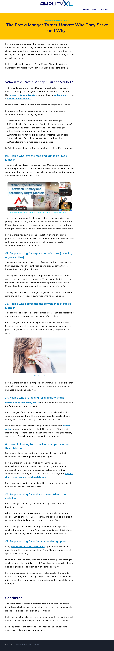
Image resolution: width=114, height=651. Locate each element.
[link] (10, 185)
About (94, 9)
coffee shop (60, 95)
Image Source (39, 375)
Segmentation (62, 20)
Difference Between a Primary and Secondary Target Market (33, 185)
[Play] (65, 199)
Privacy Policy (19, 644)
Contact (104, 9)
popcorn (69, 473)
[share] (55, 184)
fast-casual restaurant (19, 98)
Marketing (50, 20)
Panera (12, 95)
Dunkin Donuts (27, 95)
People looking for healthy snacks (22, 402)
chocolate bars (38, 477)
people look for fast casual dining (28, 546)
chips (8, 477)
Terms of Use (35, 644)
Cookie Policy (27, 644)
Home (86, 9)
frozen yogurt (19, 477)
